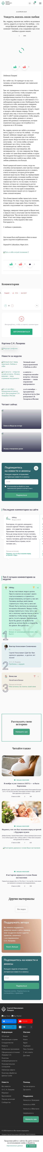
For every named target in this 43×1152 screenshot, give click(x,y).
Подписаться (21, 495)
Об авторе (5, 1036)
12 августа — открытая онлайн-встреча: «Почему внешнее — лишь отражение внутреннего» (31, 378)
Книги (25, 1039)
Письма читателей (22, 780)
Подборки (26, 1046)
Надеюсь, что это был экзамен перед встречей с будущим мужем (21, 830)
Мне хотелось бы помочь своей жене (22, 686)
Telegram (9, 1027)
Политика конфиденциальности (9, 1059)
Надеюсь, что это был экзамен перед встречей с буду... (18, 554)
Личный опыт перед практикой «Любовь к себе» (30, 365)
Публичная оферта (8, 1070)
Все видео (21, 909)
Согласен (32, 1146)
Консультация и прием (10, 1039)
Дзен (24, 1027)
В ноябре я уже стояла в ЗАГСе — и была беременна (21, 784)
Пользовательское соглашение (8, 1065)
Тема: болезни (28, 1049)
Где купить (27, 1089)
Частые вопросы (29, 1086)
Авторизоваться (21, 332)
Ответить (37, 305)
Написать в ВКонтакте (31, 1109)
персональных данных (15, 1146)
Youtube (24, 1021)
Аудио (25, 1043)
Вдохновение (6, 1096)
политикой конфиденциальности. (18, 490)
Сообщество (6, 1102)
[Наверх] (39, 1129)
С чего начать (28, 1052)
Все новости (6, 1086)
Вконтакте (9, 1021)
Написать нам (31, 1119)
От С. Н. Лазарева (8, 1089)
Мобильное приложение (10, 1049)
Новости (5, 1046)
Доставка (26, 1055)
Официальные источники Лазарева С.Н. (11, 1054)
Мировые (5, 1093)
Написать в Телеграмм (31, 1100)
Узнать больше (12, 947)
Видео (25, 1036)
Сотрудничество (7, 1043)
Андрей (6, 293)
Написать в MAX (29, 1104)
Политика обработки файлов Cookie (9, 1074)
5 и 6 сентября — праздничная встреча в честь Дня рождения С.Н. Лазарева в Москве (31, 394)
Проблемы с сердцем (16, 664)
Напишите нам (22, 732)
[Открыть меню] (40, 3)
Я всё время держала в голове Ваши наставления (21, 876)
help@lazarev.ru (28, 1113)
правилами (19, 993)
